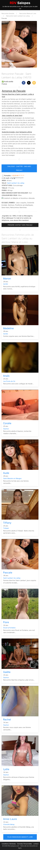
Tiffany (7, 522)
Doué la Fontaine (9, 628)
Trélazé (6, 528)
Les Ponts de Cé (9, 381)
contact (35, 844)
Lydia (6, 769)
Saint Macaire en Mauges (12, 478)
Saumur (6, 429)
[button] (23, 83)
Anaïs (6, 375)
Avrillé (5, 284)
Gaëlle (6, 672)
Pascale (7, 572)
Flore (6, 622)
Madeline (8, 328)
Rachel (7, 719)
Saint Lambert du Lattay (15, 183)
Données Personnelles (24, 844)
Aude (6, 473)
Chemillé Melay (8, 824)
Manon (7, 278)
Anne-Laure (10, 819)
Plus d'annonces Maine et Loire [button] (20, 837)
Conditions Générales (9, 844)
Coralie (7, 423)
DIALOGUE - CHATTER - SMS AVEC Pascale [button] (19, 168)
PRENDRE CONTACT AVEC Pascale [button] (20, 225)
